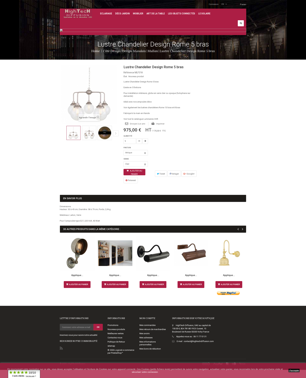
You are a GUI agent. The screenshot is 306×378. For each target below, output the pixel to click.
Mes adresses (146, 337)
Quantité (128, 136)
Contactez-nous (115, 337)
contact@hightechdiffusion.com (199, 341)
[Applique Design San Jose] (77, 253)
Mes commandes (147, 325)
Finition (127, 148)
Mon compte (147, 318)
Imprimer (160, 124)
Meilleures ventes (116, 333)
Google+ (190, 174)
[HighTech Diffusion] (77, 13)
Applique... (77, 275)
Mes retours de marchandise (152, 329)
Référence (129, 72)
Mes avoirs (144, 333)
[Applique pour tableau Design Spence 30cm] (191, 253)
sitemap (111, 346)
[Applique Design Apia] (228, 253)
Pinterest (131, 180)
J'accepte (294, 370)
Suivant (116, 133)
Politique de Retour (116, 342)
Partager (175, 174)
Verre (126, 159)
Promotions (113, 325)
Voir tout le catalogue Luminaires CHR (141, 119)
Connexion (214, 4)
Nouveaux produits (116, 329)
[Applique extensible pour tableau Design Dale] (115, 253)
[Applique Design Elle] (153, 253)
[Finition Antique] (105, 133)
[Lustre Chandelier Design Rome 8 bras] (73, 133)
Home (95, 51)
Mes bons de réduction (150, 349)
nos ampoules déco (142, 102)
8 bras (177, 107)
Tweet (162, 174)
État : (126, 76)
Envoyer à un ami (137, 124)
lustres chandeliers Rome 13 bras (156, 107)
